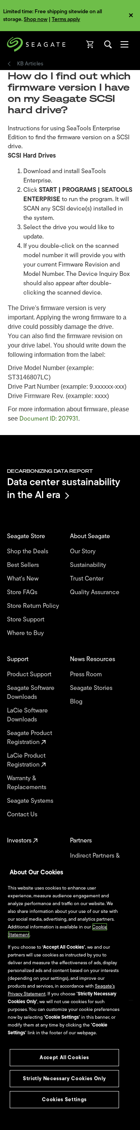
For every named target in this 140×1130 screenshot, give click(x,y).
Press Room (86, 674)
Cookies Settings (64, 1099)
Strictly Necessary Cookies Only (64, 1078)
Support (18, 659)
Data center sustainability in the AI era (63, 488)
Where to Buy (26, 633)
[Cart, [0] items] (90, 44)
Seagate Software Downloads (30, 693)
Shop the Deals (29, 551)
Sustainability (89, 565)
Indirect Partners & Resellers (94, 860)
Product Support (30, 674)
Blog (77, 701)
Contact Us (23, 814)
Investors (20, 840)
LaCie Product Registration (26, 760)
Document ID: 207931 (48, 419)
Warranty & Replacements (27, 783)
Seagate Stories (92, 688)
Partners (81, 840)
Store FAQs (23, 592)
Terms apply (66, 19)
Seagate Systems (31, 801)
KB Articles (30, 64)
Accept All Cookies (64, 1057)
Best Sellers (23, 565)
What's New (23, 578)
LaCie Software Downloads (27, 715)
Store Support (26, 619)
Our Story (83, 551)
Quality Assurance (95, 592)
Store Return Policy (34, 606)
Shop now (35, 19)
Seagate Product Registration (29, 738)
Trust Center (87, 578)
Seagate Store (27, 536)
